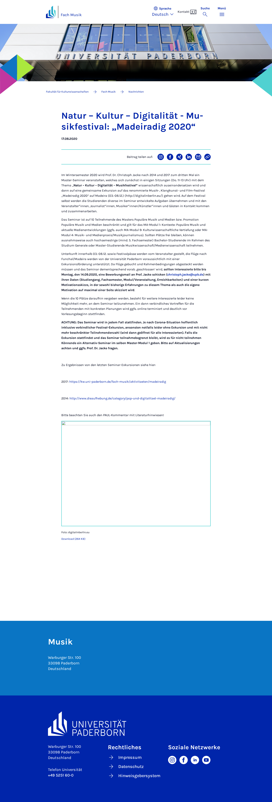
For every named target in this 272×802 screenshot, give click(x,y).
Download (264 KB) (73, 539)
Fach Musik (71, 15)
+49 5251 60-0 (60, 775)
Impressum (130, 757)
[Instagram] (172, 759)
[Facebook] (183, 759)
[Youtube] (206, 759)
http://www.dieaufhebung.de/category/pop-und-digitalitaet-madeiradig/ (122, 398)
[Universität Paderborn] (136, 723)
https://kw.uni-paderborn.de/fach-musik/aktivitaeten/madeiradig (117, 381)
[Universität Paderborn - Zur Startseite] (51, 12)
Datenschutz (131, 766)
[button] (165, 12)
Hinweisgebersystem (139, 775)
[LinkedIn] (195, 759)
